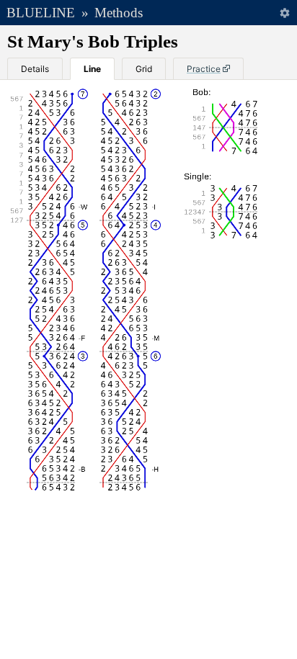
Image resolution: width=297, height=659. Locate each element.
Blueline (40, 12)
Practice (204, 68)
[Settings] (284, 12)
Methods (118, 12)
